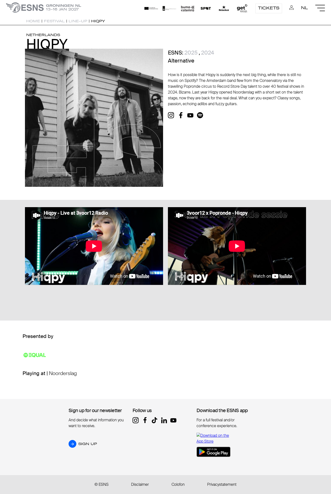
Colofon (178, 484)
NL (304, 7)
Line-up (78, 21)
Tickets (268, 8)
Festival (54, 21)
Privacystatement (221, 484)
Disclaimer (140, 484)
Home (33, 21)
